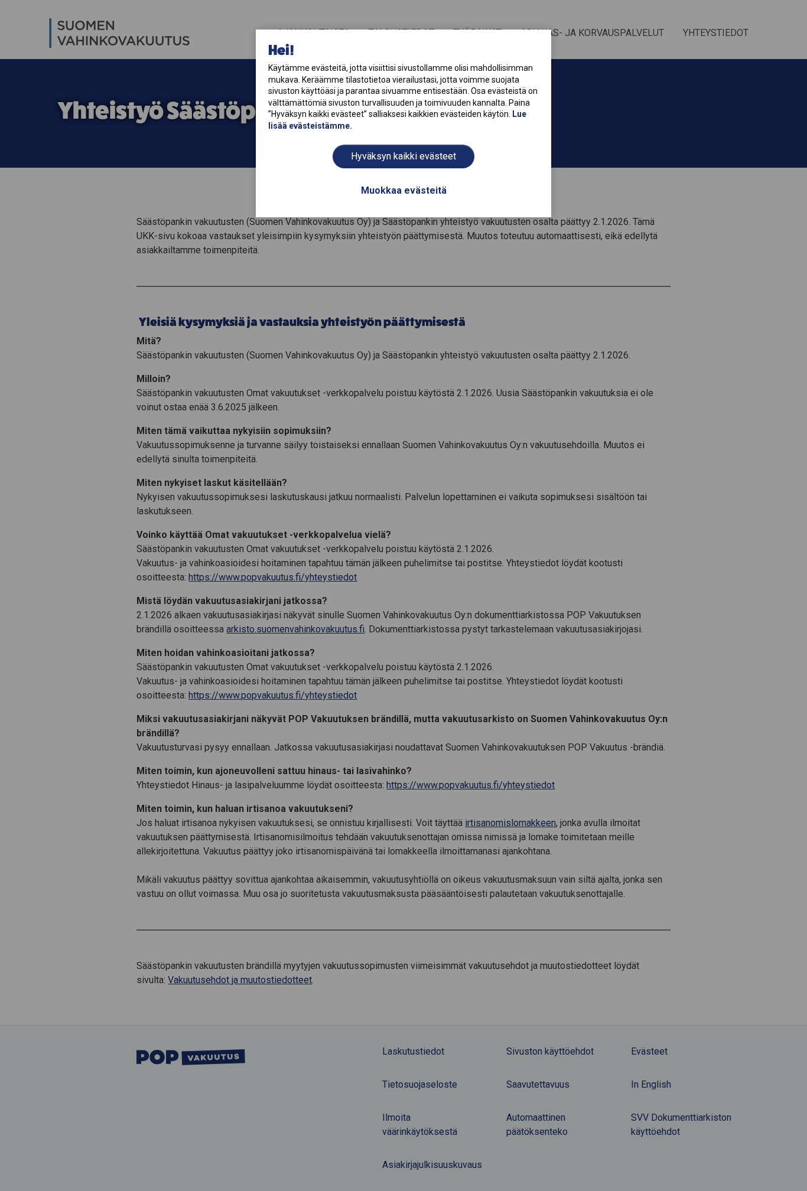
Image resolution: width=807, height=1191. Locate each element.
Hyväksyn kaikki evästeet (403, 156)
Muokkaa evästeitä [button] (404, 190)
